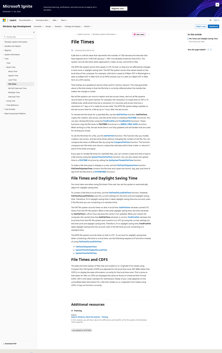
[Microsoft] (4, 20)
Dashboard (213, 26)
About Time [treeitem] (12, 71)
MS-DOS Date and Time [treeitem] (17, 88)
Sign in (216, 20)
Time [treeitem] (8, 63)
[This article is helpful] (208, 49)
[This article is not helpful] (211, 49)
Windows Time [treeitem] (14, 92)
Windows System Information (104, 34)
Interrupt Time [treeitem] (14, 97)
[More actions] (149, 34)
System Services (83, 34)
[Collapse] (34, 32)
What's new (201, 26)
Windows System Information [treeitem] (16, 42)
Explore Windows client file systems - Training (89, 317)
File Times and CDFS (197, 42)
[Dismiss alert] (217, 4)
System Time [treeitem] (13, 75)
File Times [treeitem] (12, 84)
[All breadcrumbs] (73, 34)
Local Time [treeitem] (12, 80)
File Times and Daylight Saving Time (203, 39)
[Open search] (210, 20)
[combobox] (18, 37)
